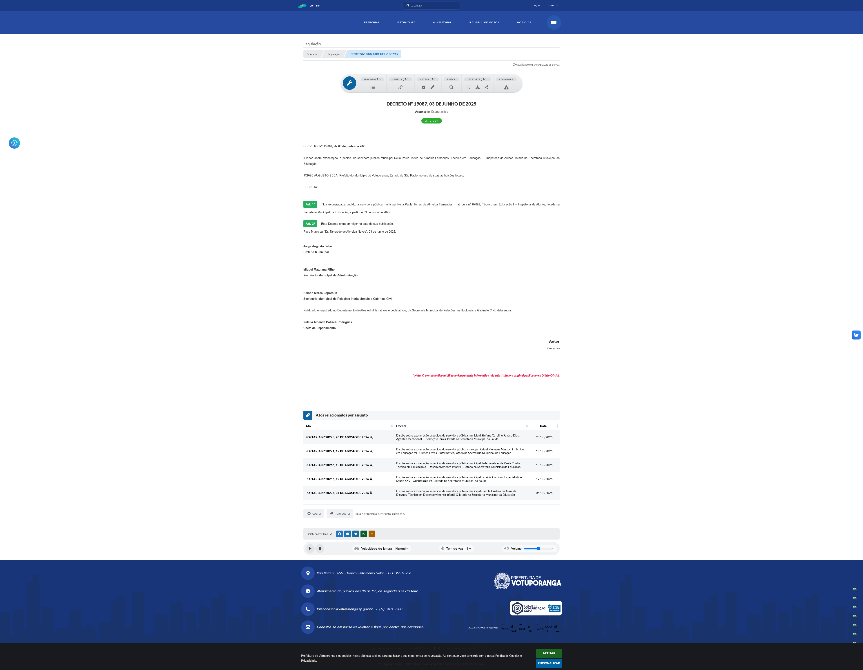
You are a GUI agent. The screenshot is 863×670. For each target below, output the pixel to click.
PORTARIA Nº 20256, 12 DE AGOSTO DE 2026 (338, 479)
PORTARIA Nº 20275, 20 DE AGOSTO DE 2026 (338, 437)
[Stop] (319, 548)
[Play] (310, 548)
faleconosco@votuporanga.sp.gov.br (345, 609)
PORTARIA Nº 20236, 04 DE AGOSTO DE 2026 (338, 493)
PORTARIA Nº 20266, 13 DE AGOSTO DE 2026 (338, 465)
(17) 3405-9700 (390, 609)
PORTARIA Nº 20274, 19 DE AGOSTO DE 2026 (338, 451)
